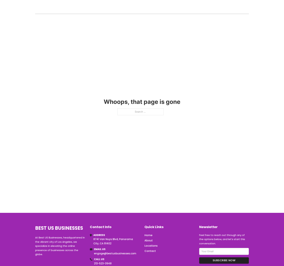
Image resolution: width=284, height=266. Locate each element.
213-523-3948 (103, 263)
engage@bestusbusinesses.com (115, 253)
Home (210, 7)
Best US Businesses (61, 7)
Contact (150, 251)
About (148, 240)
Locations (225, 7)
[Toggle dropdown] (248, 7)
